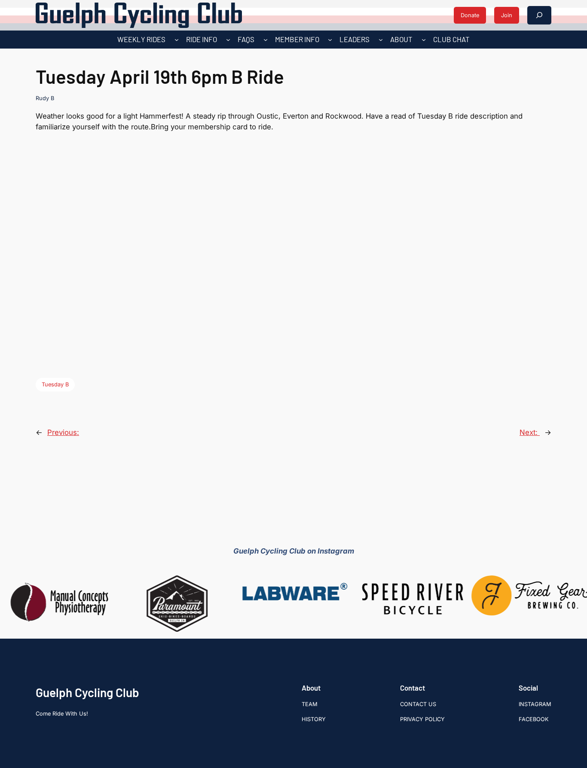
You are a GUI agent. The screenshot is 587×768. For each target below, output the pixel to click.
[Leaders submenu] (381, 39)
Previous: (63, 432)
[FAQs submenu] (265, 39)
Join (506, 15)
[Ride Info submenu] (228, 39)
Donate (470, 15)
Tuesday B (55, 384)
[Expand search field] (539, 15)
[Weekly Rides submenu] (176, 39)
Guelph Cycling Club (87, 692)
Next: (530, 432)
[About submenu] (424, 39)
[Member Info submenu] (330, 39)
